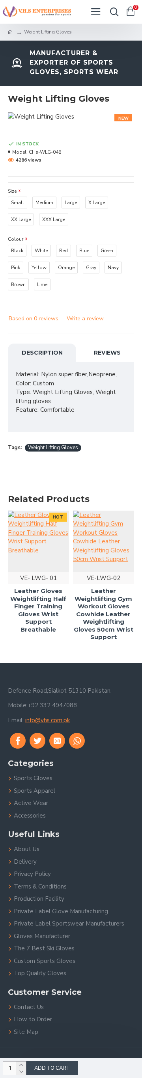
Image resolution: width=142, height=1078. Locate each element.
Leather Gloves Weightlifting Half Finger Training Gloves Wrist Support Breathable (38, 610)
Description (42, 352)
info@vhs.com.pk (47, 720)
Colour (15, 239)
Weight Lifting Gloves (53, 447)
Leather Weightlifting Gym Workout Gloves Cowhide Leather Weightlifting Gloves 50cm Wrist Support (103, 614)
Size (12, 191)
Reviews (107, 352)
